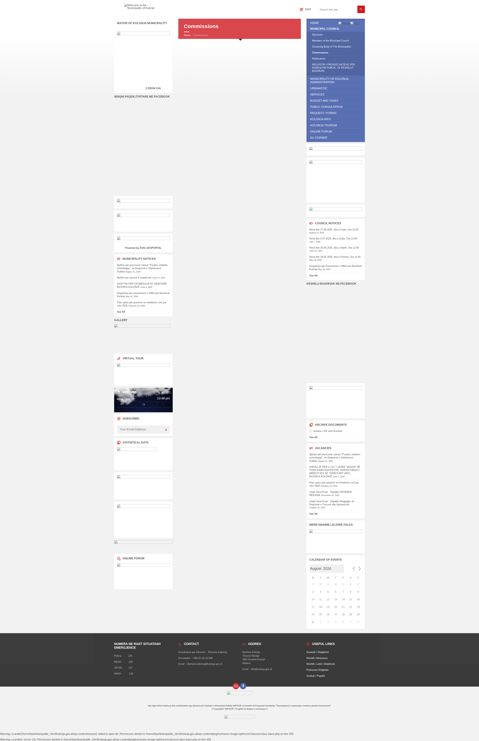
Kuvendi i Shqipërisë (317, 652)
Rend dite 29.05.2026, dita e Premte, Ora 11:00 (334, 256)
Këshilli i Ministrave (317, 658)
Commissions (320, 52)
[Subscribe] (166, 430)
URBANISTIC (318, 88)
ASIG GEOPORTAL (150, 248)
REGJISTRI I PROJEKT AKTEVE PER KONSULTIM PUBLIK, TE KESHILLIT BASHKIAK (333, 67)
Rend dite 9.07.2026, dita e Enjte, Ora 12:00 (333, 238)
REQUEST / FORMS (323, 113)
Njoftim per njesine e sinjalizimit (134, 277)
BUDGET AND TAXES (324, 100)
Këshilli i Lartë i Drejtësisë (320, 664)
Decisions (317, 34)
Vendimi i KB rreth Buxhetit (327, 431)
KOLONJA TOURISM (323, 125)
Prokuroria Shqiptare (317, 669)
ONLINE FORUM (321, 131)
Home (187, 35)
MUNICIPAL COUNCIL (324, 28)
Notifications (319, 58)
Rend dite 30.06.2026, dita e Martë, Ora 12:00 (334, 247)
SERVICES (317, 94)
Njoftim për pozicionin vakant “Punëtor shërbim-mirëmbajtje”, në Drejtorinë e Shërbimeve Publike (142, 268)
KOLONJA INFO (320, 119)
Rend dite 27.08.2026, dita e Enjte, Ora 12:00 (333, 229)
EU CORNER (318, 137)
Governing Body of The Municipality (331, 46)
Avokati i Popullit (315, 675)
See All (121, 311)
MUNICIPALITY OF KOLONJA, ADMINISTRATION (329, 80)
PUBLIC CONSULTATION (326, 106)
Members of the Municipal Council (330, 40)
